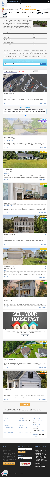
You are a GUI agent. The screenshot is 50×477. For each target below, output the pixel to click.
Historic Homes (39, 460)
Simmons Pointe (7, 418)
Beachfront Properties (40, 448)
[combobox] (10, 71)
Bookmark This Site (9, 458)
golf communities (22, 24)
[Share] (7, 103)
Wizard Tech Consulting (11, 468)
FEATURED (28, 6)
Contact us (25, 330)
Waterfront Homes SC (40, 454)
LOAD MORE (25, 399)
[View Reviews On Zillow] (25, 111)
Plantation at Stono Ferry (9, 415)
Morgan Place (36, 429)
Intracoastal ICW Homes (41, 461)
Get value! (43, 63)
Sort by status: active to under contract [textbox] (11, 71)
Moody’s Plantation (37, 421)
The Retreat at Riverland (23, 427)
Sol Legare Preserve (23, 422)
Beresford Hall (7, 411)
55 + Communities (40, 443)
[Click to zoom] (25, 109)
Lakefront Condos (39, 446)
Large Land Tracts (40, 463)
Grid (37, 71)
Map (44, 71)
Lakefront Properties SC (41, 449)
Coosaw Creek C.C (22, 418)
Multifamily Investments (41, 445)
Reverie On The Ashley (8, 422)
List (40, 71)
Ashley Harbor (21, 424)
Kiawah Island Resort (37, 411)
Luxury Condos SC (40, 458)
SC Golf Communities (40, 451)
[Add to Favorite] (4, 103)
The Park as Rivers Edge (38, 415)
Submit (22, 446)
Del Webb (35, 431)
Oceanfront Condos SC (41, 452)
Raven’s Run (21, 420)
